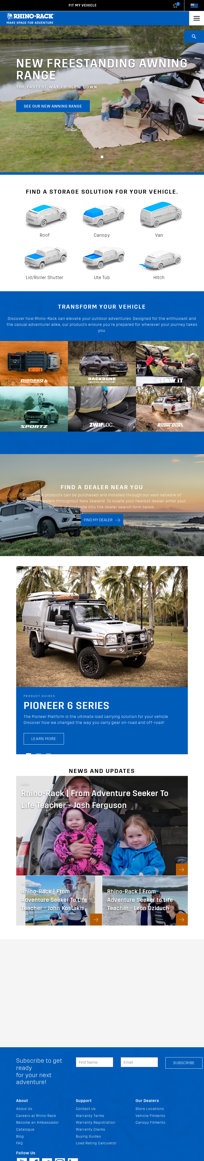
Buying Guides (88, 1136)
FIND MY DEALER (99, 520)
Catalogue (25, 1129)
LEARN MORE (43, 732)
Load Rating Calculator (96, 1143)
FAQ (19, 1143)
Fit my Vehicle (83, 5)
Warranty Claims (90, 1129)
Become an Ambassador (37, 1122)
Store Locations (150, 1109)
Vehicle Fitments (150, 1116)
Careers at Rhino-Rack (36, 1116)
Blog (20, 1136)
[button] (102, 157)
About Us (24, 1109)
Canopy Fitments (150, 1122)
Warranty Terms (90, 1116)
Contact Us (86, 1109)
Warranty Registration (95, 1122)
